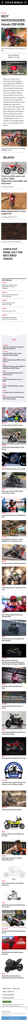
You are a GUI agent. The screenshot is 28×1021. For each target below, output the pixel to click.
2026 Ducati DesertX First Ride (11, 809)
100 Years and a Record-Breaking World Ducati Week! (13, 347)
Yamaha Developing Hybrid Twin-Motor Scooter (13, 373)
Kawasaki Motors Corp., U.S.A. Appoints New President (12, 354)
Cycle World (15, 55)
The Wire (5, 345)
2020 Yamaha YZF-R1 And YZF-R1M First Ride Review (9, 318)
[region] (14, 1014)
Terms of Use (16, 988)
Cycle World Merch (8, 994)
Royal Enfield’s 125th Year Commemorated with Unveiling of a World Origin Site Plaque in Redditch (13, 662)
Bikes (4, 364)
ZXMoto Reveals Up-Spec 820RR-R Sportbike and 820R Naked (14, 367)
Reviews (3, 13)
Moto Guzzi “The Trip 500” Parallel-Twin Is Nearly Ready (13, 398)
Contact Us (10, 991)
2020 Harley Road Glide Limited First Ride (8, 303)
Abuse (4, 991)
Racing (5, 377)
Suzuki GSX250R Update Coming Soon (13, 386)
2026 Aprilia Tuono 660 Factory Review (14, 563)
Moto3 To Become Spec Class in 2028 (12, 380)
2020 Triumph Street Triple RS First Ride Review (10, 295)
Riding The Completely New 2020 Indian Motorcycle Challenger (9, 286)
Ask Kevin (5, 929)
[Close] (26, 1009)
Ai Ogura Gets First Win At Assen (13, 392)
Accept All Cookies (14, 1018)
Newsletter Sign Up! (8, 997)
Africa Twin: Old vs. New (9, 311)
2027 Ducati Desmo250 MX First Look (14, 758)
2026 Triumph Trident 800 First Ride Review (14, 360)
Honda (19, 81)
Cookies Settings (7, 1001)
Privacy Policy (6, 988)
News (4, 371)
